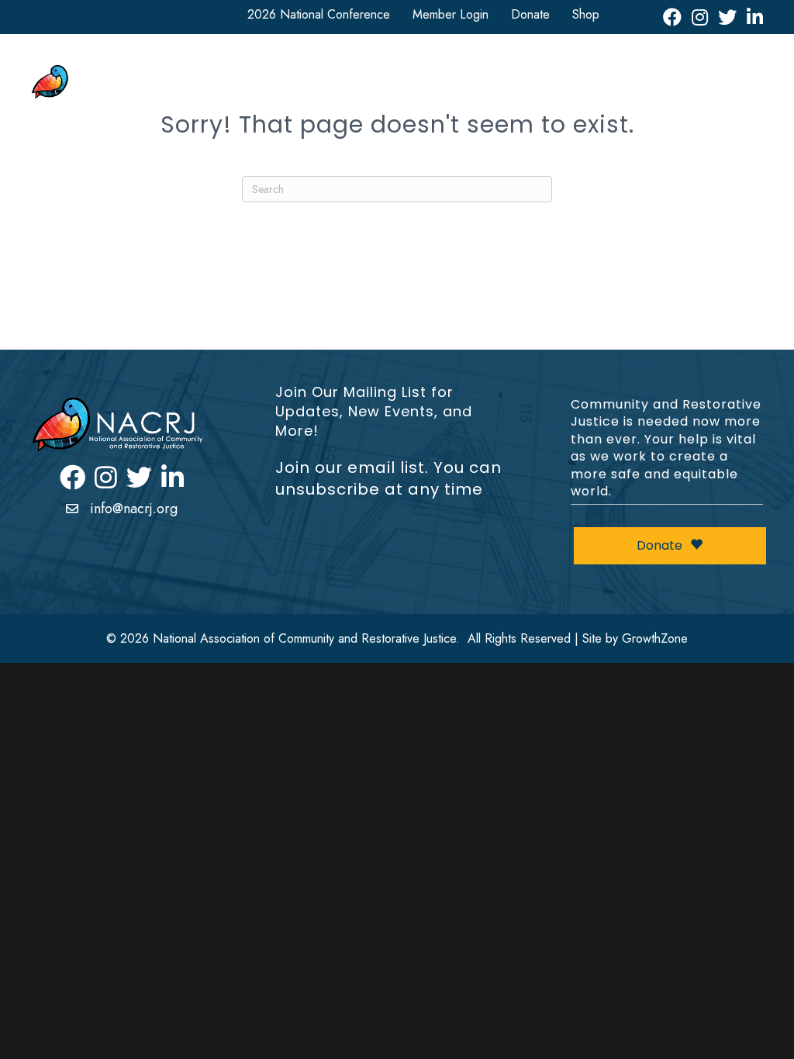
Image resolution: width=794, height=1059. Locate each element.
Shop (585, 14)
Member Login (450, 14)
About (262, 72)
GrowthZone (655, 638)
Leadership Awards (543, 100)
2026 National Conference (318, 14)
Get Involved (492, 72)
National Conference (368, 72)
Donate (530, 14)
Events (734, 72)
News (666, 72)
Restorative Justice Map (679, 100)
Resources (588, 72)
